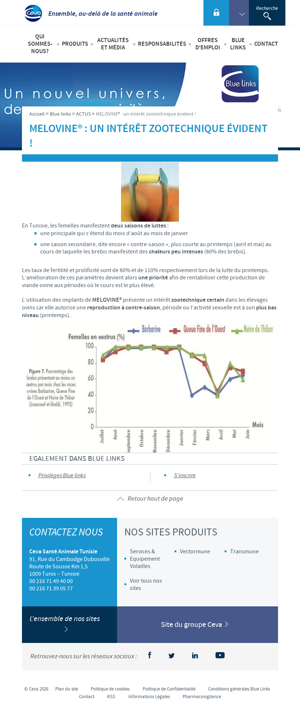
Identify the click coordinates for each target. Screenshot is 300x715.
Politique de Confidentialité (169, 689)
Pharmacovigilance (202, 697)
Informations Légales (149, 697)
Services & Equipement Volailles (145, 559)
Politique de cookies (110, 689)
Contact (266, 44)
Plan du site (66, 689)
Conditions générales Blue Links (239, 689)
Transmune (244, 551)
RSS (111, 697)
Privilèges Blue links (62, 475)
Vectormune (195, 551)
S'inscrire (185, 475)
